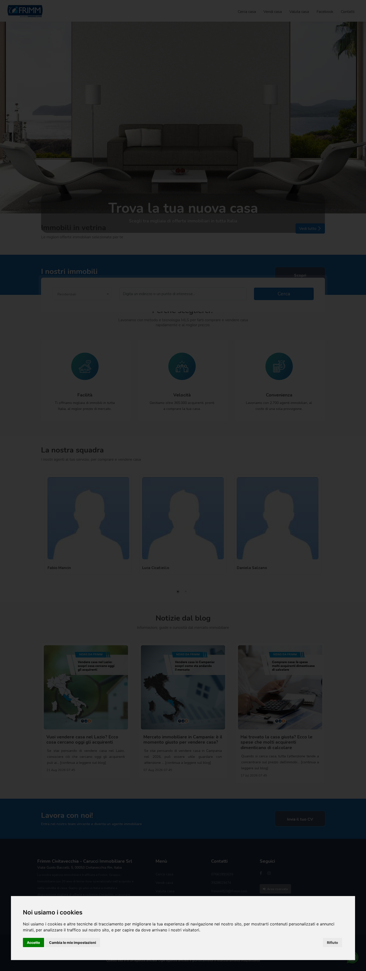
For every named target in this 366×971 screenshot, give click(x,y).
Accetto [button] (33, 942)
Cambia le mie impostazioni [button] (72, 942)
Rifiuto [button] (332, 942)
